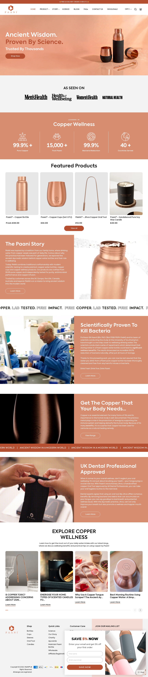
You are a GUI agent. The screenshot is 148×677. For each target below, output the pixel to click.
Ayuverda (52, 641)
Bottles (30, 631)
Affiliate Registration (57, 654)
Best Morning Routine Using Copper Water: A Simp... (125, 596)
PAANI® (27, 667)
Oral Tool (31, 641)
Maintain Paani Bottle (55, 646)
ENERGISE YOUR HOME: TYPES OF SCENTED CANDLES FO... (56, 597)
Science (51, 631)
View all (74, 228)
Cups (29, 634)
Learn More (15, 291)
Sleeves (30, 638)
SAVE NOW (85, 667)
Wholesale (52, 650)
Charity (51, 638)
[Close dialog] (143, 633)
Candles (30, 644)
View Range (90, 436)
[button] (44, 9)
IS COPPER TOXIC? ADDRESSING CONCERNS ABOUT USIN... (19, 597)
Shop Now (15, 56)
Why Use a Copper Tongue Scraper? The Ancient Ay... (89, 596)
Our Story (52, 634)
